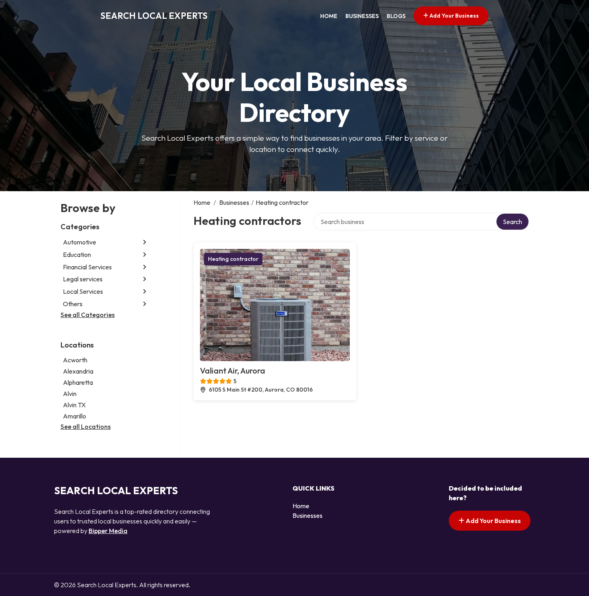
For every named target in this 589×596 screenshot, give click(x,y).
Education (77, 255)
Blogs (396, 16)
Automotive (79, 242)
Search (512, 222)
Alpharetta (78, 382)
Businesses (362, 16)
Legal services (83, 279)
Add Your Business (453, 15)
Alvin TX (74, 405)
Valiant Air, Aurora (232, 371)
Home (328, 16)
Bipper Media (108, 531)
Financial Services (87, 267)
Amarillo (74, 416)
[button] (145, 242)
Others (73, 304)
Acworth (75, 360)
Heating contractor (233, 259)
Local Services (83, 291)
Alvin (70, 394)
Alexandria (78, 371)
